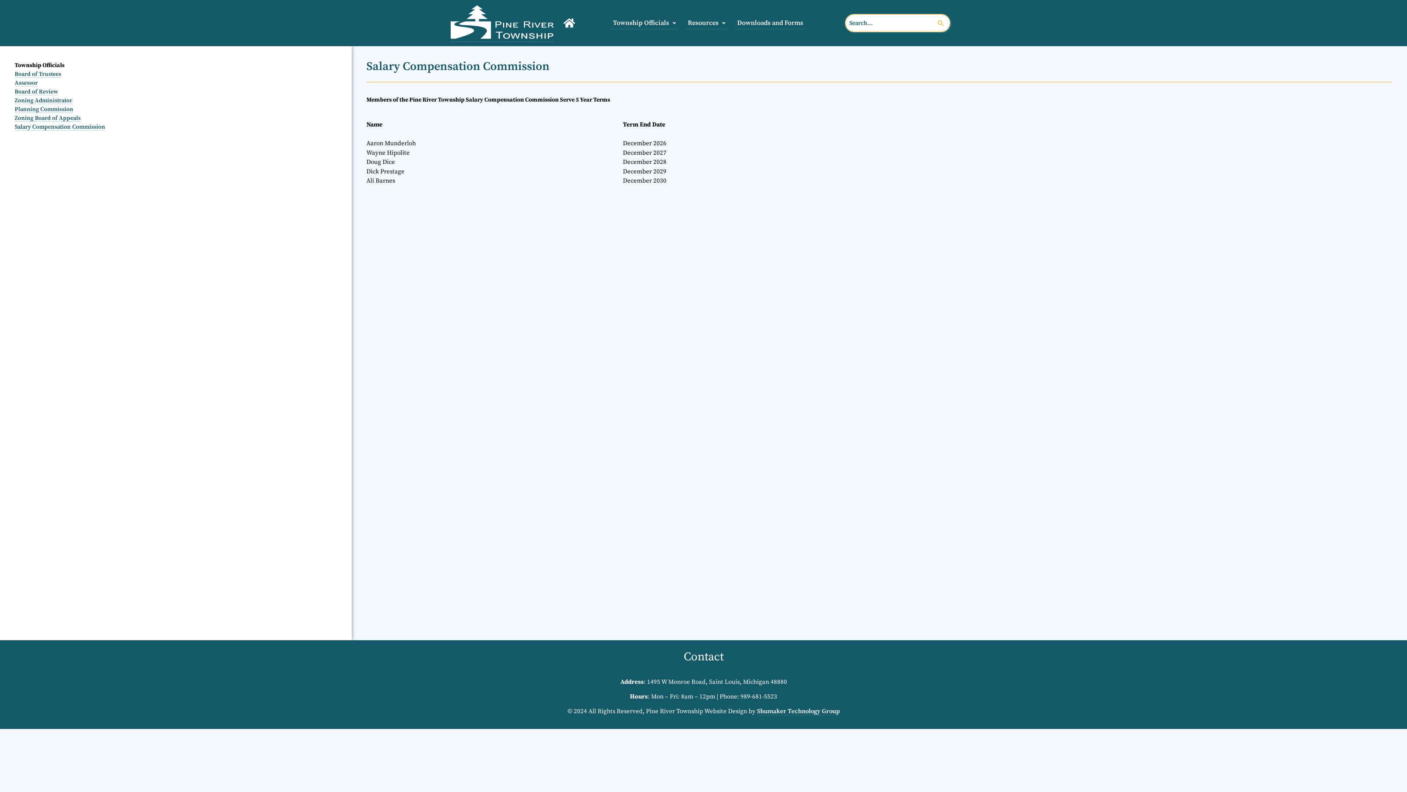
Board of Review (36, 91)
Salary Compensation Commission (60, 127)
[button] (644, 23)
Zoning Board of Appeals (48, 118)
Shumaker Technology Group (798, 711)
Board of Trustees (38, 74)
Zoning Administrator (43, 100)
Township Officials (641, 23)
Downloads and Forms (770, 23)
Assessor (26, 83)
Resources (703, 23)
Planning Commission (44, 109)
